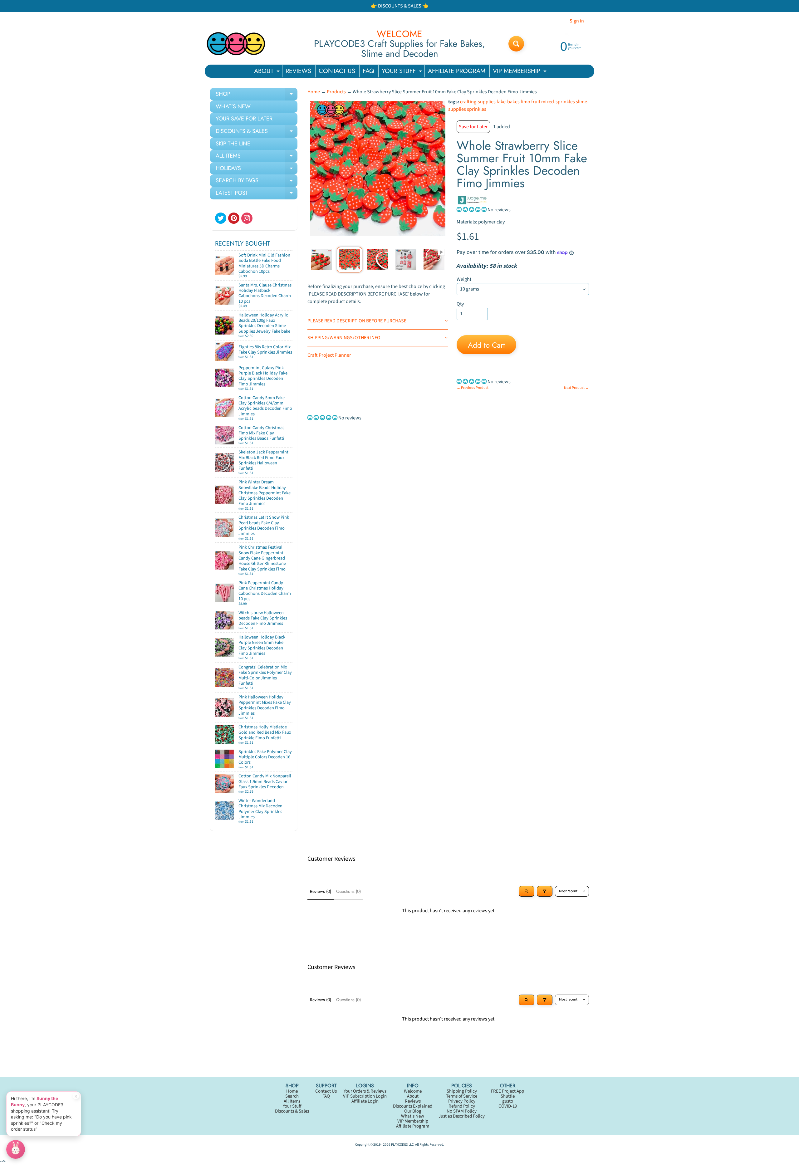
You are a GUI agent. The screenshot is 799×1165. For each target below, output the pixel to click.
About (413, 1096)
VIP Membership (412, 1121)
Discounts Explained (412, 1106)
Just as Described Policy (462, 1116)
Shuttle (508, 1096)
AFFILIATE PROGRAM (456, 71)
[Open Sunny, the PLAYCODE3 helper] (15, 1149)
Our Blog (412, 1111)
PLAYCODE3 (399, 1144)
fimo (525, 101)
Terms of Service (461, 1096)
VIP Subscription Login (365, 1096)
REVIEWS (298, 71)
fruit (535, 101)
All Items (292, 1101)
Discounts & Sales (292, 1111)
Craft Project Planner (329, 355)
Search (292, 1096)
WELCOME (399, 34)
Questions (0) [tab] (348, 891)
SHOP (256, 95)
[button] (472, 209)
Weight (464, 279)
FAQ (368, 71)
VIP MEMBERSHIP (520, 71)
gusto (507, 1101)
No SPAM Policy (462, 1111)
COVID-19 (507, 1106)
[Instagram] (246, 218)
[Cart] (286, 273)
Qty (460, 304)
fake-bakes (508, 101)
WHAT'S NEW (233, 106)
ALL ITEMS (256, 157)
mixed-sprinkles (558, 101)
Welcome (413, 1091)
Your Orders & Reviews (365, 1091)
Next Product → (576, 387)
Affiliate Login (365, 1101)
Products (336, 91)
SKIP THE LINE (233, 144)
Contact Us (326, 1091)
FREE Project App (507, 1091)
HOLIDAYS (256, 169)
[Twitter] (220, 218)
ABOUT (267, 71)
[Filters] (544, 891)
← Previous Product (472, 387)
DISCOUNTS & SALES (256, 132)
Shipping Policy (462, 1091)
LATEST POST (256, 194)
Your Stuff (292, 1106)
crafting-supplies (478, 101)
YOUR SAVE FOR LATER (244, 119)
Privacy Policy (461, 1101)
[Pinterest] (233, 218)
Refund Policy (462, 1106)
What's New (412, 1116)
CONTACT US (337, 71)
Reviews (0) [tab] (320, 891)
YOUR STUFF (403, 71)
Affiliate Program (412, 1126)
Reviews (413, 1101)
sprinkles (476, 109)
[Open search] (526, 891)
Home (313, 91)
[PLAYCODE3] (236, 43)
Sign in (577, 20)
